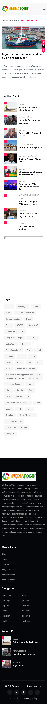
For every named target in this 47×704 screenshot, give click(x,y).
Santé (29, 156)
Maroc (8, 369)
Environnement (33, 195)
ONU (8, 396)
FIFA (28, 350)
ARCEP (35, 307)
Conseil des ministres (15, 331)
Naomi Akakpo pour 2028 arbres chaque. (28, 203)
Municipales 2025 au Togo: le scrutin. (28, 215)
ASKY (8, 313)
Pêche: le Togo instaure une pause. (29, 121)
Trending (9, 415)
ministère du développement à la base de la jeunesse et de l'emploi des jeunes (23, 376)
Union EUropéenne (27, 415)
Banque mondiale (13, 319)
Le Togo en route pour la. (30, 147)
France (21, 356)
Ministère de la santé (26, 369)
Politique (22, 211)
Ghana (8, 363)
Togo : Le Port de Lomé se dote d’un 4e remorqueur (22, 56)
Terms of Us (15, 698)
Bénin (8, 325)
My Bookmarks (8, 580)
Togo (29, 409)
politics (25, 600)
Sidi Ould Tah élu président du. (26, 228)
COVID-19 (32, 338)
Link (29, 363)
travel (5, 611)
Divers (21, 104)
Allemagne (22, 307)
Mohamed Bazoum (14, 384)
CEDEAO (20, 325)
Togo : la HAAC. (20, 665)
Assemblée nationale (25, 313)
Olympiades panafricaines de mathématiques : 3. (30, 173)
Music (30, 384)
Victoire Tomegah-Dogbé (16, 428)
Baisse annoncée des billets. (25, 642)
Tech (19, 409)
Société (35, 156)
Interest (5, 564)
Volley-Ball (10, 434)
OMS (31, 390)
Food (38, 350)
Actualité (23, 117)
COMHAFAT (33, 325)
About (4, 554)
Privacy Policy (30, 698)
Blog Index (6, 569)
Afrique (9, 307)
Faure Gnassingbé (13, 350)
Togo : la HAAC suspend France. (30, 134)
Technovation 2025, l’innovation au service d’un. (29, 187)
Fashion (25, 595)
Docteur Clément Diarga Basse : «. (30, 160)
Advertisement (8, 575)
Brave (28, 319)
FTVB (32, 356)
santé (38, 403)
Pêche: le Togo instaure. (24, 653)
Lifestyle (7, 600)
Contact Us (6, 559)
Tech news (27, 606)
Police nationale (22, 396)
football (9, 356)
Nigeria (20, 390)
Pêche (29, 117)
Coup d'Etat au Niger (14, 338)
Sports (30, 144)
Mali (39, 363)
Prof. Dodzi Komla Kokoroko (18, 403)
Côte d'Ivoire (11, 344)
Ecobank (25, 344)
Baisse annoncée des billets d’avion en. (28, 108)
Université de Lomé (14, 421)
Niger (8, 390)
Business (7, 595)
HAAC (19, 363)
